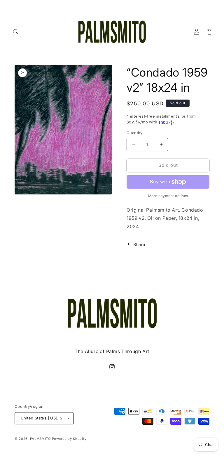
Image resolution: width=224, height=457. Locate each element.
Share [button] (139, 244)
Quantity (134, 132)
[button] (15, 31)
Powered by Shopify (69, 439)
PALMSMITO (40, 439)
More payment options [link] (168, 196)
